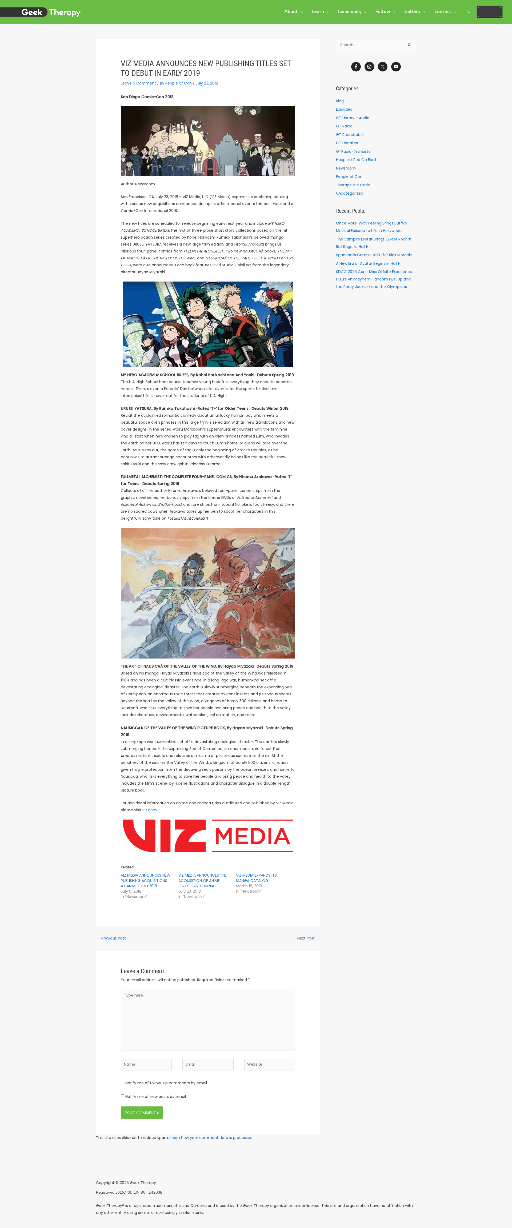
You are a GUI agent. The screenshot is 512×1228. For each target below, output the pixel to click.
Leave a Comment (138, 83)
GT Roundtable (350, 134)
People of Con (349, 176)
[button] (300, 12)
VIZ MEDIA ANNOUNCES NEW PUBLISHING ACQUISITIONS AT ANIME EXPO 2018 (145, 881)
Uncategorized (349, 193)
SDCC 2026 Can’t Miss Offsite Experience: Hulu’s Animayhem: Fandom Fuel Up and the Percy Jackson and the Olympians (374, 279)
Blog (340, 101)
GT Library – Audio (352, 118)
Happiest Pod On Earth (357, 159)
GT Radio (344, 126)
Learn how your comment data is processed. (211, 1137)
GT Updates (347, 143)
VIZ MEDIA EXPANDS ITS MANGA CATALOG (256, 878)
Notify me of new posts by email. (156, 1096)
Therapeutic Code (353, 185)
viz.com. (150, 810)
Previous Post (111, 938)
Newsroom (346, 168)
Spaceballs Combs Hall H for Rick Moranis (374, 255)
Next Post (308, 938)
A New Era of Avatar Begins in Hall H (368, 263)
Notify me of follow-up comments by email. (166, 1083)
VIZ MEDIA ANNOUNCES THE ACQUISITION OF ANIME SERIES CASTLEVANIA (202, 881)
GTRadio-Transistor (354, 151)
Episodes (344, 109)
